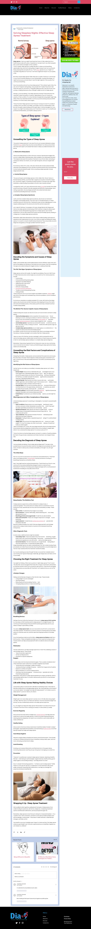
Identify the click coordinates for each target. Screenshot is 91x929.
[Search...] (78, 2)
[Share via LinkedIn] (21, 832)
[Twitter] (11, 2)
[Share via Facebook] (14, 832)
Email (65, 171)
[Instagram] (16, 2)
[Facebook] (14, 2)
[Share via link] (24, 832)
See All (55, 839)
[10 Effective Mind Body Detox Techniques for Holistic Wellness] (47, 848)
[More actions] (56, 29)
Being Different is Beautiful (22, 857)
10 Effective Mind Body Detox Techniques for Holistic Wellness (47, 857)
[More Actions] (56, 884)
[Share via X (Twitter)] (17, 832)
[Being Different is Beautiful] (23, 848)
